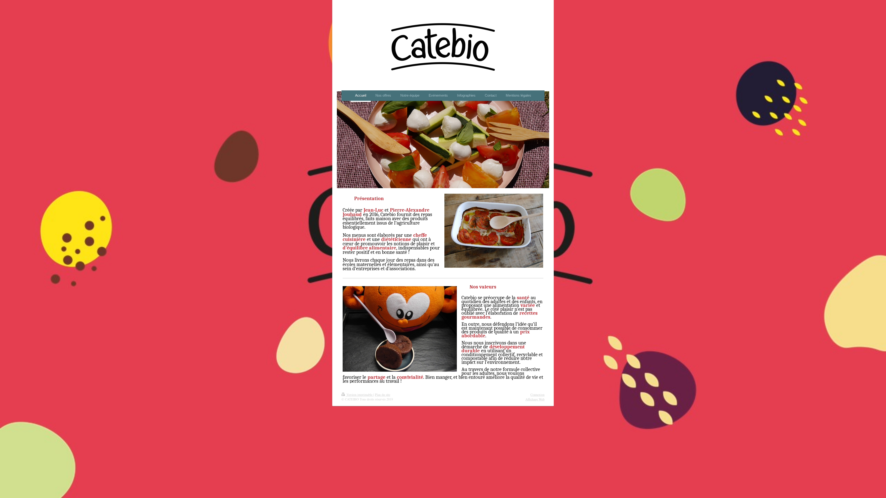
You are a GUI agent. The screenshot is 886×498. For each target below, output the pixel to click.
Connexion (537, 394)
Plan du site (382, 394)
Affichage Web (535, 399)
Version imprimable (359, 394)
